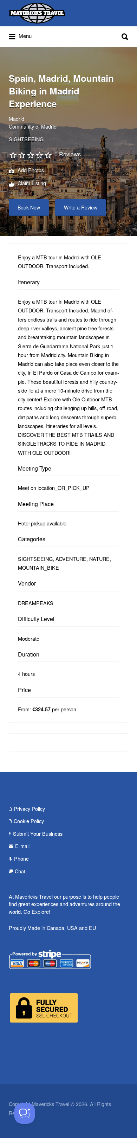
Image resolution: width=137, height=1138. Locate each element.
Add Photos (30, 170)
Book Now (29, 207)
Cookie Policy (29, 821)
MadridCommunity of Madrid (33, 122)
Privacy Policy (29, 808)
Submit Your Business (38, 833)
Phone (21, 858)
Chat (20, 871)
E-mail (22, 845)
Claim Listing (31, 183)
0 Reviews (67, 154)
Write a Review (80, 207)
